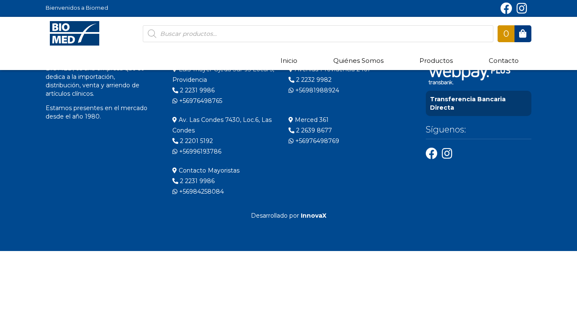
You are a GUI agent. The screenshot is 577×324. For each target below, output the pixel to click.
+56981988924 (316, 90)
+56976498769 (316, 141)
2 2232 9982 (313, 80)
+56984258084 (200, 191)
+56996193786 (199, 151)
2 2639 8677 (313, 130)
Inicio (288, 61)
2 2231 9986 (196, 90)
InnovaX (314, 215)
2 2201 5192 (195, 141)
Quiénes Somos (358, 61)
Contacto (504, 61)
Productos (436, 61)
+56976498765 (199, 101)
